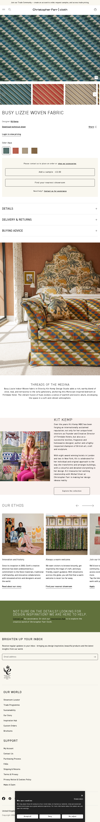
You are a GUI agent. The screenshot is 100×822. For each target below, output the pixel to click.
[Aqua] (6, 151)
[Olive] (34, 151)
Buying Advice (12, 230)
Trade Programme (12, 705)
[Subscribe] (95, 657)
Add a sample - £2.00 (50, 172)
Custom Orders (10, 726)
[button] (77, 505)
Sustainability (9, 710)
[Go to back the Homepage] (50, 9)
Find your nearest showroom (50, 183)
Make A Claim (9, 785)
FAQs (6, 764)
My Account (8, 749)
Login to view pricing (11, 134)
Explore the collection (71, 491)
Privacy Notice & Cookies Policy (17, 780)
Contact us (18, 619)
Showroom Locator (12, 700)
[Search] (9, 9)
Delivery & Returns (17, 219)
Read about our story (11, 587)
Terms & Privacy (11, 774)
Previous (3, 94)
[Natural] (25, 151)
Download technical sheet (14, 127)
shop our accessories (67, 164)
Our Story (8, 715)
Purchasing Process (12, 759)
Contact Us (8, 754)
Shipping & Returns (12, 769)
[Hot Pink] (15, 151)
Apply (92, 587)
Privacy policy (78, 799)
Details (7, 208)
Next (95, 94)
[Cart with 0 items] (95, 9)
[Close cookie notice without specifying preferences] (82, 795)
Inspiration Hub (58, 619)
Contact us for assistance (55, 191)
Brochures (8, 731)
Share (91, 127)
